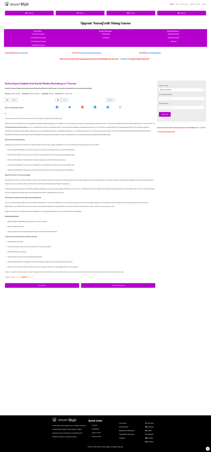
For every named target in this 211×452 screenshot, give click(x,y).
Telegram (182, 13)
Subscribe (164, 114)
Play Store (150, 423)
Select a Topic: (164, 86)
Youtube (132, 13)
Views (13, 100)
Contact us (125, 59)
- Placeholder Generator (126, 434)
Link (111, 100)
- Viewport (121, 438)
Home (172, 4)
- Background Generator (126, 430)
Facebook (30, 13)
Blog (198, 4)
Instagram (150, 434)
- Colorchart (122, 423)
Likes (63, 100)
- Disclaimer (95, 429)
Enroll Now (42, 285)
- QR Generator (123, 427)
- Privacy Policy (96, 436)
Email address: (164, 103)
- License (94, 425)
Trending (192, 4)
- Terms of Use (96, 433)
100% (177, 4)
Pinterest (150, 442)
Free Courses (184, 4)
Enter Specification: (165, 94)
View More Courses (118, 285)
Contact (203, 4)
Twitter (80, 13)
